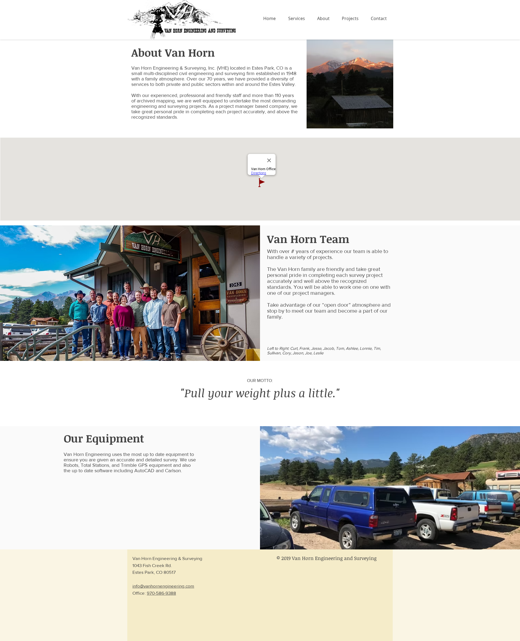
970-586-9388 (161, 592)
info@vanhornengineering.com (163, 585)
